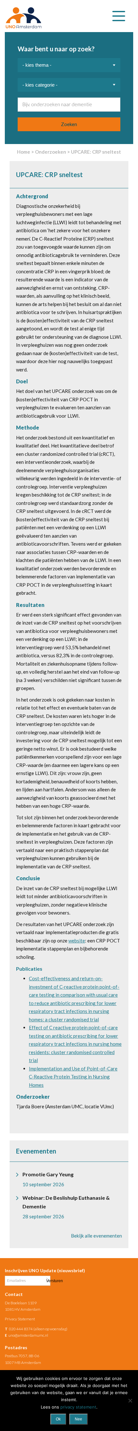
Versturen (47, 1280)
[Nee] (130, 1400)
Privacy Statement (20, 1318)
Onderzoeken (50, 152)
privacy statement (78, 1407)
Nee (78, 1419)
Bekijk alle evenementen (96, 1236)
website (76, 940)
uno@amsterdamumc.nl (28, 1335)
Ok (58, 1419)
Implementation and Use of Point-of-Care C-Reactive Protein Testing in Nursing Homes (73, 1077)
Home (23, 152)
